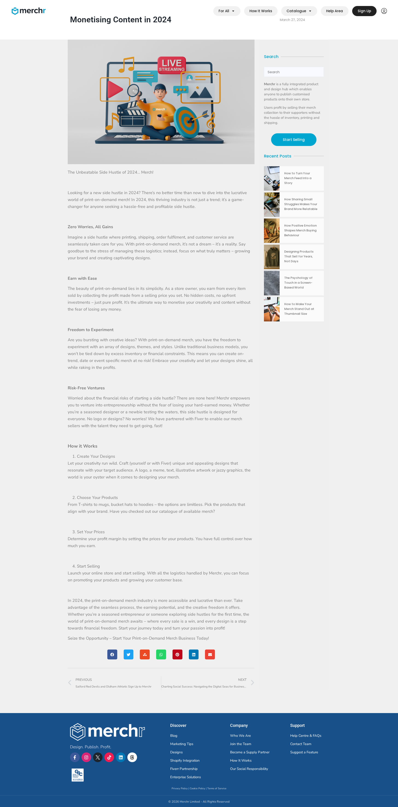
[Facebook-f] (75, 757)
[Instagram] (86, 757)
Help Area (334, 11)
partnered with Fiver (185, 419)
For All (224, 11)
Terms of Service (216, 788)
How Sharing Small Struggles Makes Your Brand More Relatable (300, 204)
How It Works (260, 11)
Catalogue (296, 11)
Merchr (71, 764)
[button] (112, 654)
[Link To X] (98, 757)
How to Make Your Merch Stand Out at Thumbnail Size (299, 309)
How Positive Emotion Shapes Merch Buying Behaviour (300, 230)
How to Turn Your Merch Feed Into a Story (297, 178)
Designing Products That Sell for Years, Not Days (298, 256)
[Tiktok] (109, 757)
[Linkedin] (121, 757)
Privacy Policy (180, 788)
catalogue (168, 511)
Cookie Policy (197, 788)
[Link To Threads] (132, 757)
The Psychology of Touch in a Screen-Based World (298, 283)
